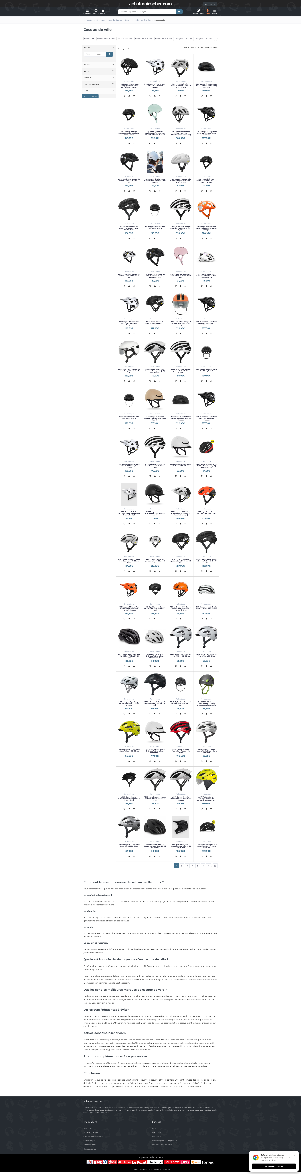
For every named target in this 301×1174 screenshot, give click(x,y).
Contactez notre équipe (93, 1137)
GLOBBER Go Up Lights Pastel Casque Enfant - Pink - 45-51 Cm (180, 275)
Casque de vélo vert (184, 39)
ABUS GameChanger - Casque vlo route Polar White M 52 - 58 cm (155, 798)
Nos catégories (89, 1149)
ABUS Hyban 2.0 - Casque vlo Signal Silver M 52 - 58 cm (129, 845)
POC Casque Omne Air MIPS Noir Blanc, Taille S (155, 227)
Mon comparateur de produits (164, 1141)
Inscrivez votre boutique (162, 1145)
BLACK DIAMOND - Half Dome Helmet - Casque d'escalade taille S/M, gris (206, 703)
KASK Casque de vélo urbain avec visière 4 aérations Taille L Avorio (155, 180)
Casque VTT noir (125, 39)
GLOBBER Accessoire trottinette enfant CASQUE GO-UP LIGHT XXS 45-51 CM (155, 133)
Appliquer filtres (90, 96)
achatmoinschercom (150, 4)
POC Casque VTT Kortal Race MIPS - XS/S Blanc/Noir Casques (129, 323)
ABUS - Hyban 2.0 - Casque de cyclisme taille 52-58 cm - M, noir (155, 703)
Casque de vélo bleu (163, 39)
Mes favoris (157, 1132)
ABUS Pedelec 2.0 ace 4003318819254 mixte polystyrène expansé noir (206, 798)
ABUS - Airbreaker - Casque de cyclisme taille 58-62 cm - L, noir (180, 370)
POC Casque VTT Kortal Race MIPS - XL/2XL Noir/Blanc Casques (206, 133)
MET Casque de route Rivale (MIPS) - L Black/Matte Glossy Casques (180, 418)
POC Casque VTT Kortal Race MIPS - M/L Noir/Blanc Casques (206, 418)
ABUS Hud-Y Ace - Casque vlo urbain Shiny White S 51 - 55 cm (129, 370)
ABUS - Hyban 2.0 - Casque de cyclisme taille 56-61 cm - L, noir (180, 703)
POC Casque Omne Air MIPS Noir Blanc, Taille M (129, 417)
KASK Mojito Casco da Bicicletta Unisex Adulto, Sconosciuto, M (155, 656)
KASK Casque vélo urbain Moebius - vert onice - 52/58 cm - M (155, 513)
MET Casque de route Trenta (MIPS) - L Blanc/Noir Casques (206, 607)
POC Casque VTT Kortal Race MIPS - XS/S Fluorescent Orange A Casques (129, 608)
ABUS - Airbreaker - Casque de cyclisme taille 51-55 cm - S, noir (155, 465)
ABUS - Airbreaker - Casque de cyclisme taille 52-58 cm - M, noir (180, 228)
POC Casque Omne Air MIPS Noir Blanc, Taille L (206, 370)
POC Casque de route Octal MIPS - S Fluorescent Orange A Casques (206, 228)
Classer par (122, 49)
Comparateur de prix (90, 20)
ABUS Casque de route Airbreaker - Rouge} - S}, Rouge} (181, 751)
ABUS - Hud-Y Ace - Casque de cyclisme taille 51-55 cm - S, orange (181, 323)
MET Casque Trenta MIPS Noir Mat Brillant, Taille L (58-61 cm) (129, 656)
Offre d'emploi (89, 1141)
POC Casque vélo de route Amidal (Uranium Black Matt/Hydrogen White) (129, 85)
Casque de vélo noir (143, 39)
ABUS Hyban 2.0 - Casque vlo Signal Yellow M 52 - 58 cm (129, 750)
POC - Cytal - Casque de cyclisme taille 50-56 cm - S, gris (155, 561)
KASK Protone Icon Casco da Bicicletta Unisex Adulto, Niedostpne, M (155, 751)
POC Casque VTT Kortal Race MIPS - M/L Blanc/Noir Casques (154, 85)
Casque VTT (89, 39)
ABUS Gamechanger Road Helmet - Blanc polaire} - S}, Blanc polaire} (155, 370)
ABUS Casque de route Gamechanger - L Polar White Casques (180, 798)
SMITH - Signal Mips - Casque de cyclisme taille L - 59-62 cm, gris (129, 703)
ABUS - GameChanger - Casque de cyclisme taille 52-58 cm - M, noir (129, 798)
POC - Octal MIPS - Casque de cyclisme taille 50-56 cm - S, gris (129, 275)
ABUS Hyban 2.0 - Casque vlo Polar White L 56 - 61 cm (206, 655)
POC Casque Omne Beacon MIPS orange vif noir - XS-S (206, 512)
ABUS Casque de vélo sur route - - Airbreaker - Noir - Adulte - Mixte (129, 228)
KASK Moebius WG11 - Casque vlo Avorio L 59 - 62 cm (180, 465)
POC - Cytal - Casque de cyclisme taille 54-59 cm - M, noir (180, 561)
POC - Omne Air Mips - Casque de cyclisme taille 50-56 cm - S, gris (129, 561)
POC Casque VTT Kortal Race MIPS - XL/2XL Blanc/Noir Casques (129, 465)
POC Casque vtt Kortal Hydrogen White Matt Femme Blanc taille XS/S (129, 513)
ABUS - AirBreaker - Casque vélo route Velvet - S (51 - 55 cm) (206, 561)
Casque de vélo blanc (106, 39)
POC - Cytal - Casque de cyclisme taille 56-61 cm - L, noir (155, 323)
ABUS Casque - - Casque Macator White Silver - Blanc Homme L (206, 751)
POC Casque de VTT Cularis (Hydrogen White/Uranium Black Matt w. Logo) (180, 513)
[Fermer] (294, 1155)
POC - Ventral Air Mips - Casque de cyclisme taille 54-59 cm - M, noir (206, 180)
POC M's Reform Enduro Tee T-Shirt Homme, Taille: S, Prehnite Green (155, 275)
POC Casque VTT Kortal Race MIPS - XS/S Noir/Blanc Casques (206, 323)
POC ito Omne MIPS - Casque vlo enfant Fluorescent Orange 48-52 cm (180, 608)
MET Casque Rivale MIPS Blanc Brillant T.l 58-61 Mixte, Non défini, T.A (206, 275)
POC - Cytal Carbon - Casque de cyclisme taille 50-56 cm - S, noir (154, 608)
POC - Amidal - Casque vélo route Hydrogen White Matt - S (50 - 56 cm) (180, 180)
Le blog (155, 1128)
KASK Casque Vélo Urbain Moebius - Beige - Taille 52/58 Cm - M (155, 418)
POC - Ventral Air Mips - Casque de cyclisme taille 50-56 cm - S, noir (129, 133)
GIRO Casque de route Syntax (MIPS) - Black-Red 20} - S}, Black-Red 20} (206, 465)
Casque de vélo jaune (205, 39)
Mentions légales (90, 1145)
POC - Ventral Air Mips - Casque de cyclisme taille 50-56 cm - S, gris (180, 85)
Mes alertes (157, 1137)
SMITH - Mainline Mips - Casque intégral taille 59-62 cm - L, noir (181, 846)
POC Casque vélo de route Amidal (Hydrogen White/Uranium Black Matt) (181, 133)
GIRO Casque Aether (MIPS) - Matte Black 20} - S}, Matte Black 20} (206, 846)
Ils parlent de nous (91, 1132)
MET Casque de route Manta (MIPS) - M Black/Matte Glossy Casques (206, 85)
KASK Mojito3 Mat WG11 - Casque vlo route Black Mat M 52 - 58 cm (155, 846)
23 (215, 866)
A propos (87, 1128)
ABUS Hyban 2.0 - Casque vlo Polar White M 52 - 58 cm (180, 655)
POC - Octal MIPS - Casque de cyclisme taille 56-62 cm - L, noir (129, 180)
